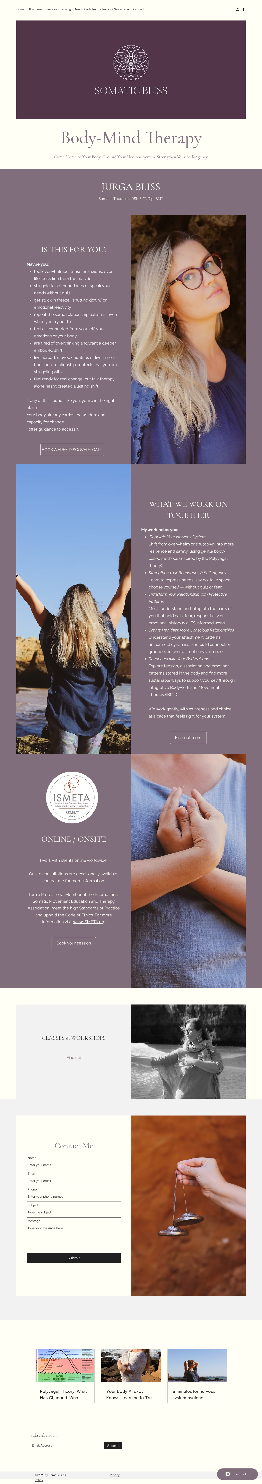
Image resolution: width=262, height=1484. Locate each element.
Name (32, 1158)
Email (31, 1173)
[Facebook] (244, 9)
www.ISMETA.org (89, 921)
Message (34, 1221)
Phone (32, 1189)
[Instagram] (237, 9)
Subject (33, 1205)
